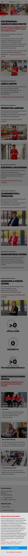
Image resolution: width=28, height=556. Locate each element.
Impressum (3, 543)
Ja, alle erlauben (14, 548)
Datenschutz (13, 542)
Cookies (20, 542)
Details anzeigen (5, 542)
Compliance (16, 543)
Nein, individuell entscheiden (14, 552)
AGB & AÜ (9, 543)
